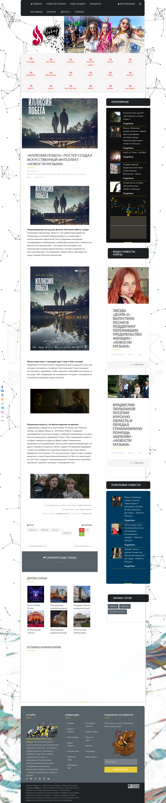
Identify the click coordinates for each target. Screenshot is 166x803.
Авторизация (127, 4)
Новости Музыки (56, 4)
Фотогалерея (72, 737)
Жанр (59, 174)
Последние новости (90, 724)
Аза (29, 177)
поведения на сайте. (62, 514)
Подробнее (128, 124)
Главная (37, 4)
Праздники (81, 174)
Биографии (90, 751)
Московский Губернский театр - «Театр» (81, 633)
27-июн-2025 (119, 453)
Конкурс (51, 12)
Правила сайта (92, 732)
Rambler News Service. (85, 505)
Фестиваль (36, 12)
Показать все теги (117, 612)
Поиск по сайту (90, 738)
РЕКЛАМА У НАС (72, 766)
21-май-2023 (34, 171)
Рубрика (79, 12)
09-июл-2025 (119, 355)
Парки (53, 174)
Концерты (95, 4)
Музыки (44, 530)
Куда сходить (78, 4)
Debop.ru (37, 788)
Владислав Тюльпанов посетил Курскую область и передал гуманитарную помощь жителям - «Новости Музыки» (127, 424)
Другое (65, 12)
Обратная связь (71, 758)
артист (55, 530)
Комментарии (73, 751)
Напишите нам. (87, 514)
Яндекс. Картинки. (86, 509)
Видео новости (69, 174)
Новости (32, 530)
